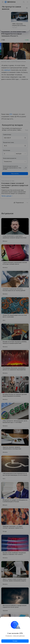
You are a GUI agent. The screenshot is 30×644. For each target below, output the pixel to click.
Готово (15, 641)
